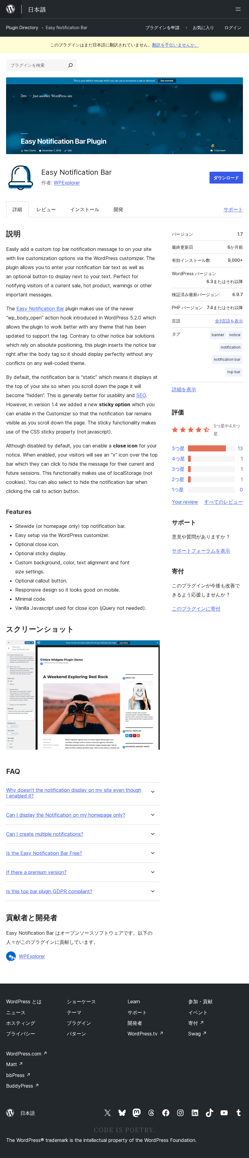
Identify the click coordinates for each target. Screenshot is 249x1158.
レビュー (46, 209)
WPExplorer (67, 183)
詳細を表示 (184, 389)
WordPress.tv (146, 1034)
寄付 (196, 1023)
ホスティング (20, 1023)
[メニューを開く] (239, 9)
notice (234, 335)
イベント (198, 1012)
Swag (197, 1034)
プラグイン (79, 1023)
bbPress (18, 1075)
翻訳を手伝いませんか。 (175, 44)
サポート (233, 209)
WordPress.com (26, 1054)
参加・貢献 (200, 1001)
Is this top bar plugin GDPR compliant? (49, 891)
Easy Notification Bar (40, 309)
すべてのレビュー (223, 502)
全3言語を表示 (229, 321)
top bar (233, 372)
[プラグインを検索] (70, 65)
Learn (134, 1001)
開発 (118, 209)
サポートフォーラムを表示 (201, 551)
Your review (185, 502)
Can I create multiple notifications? (44, 834)
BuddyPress (22, 1086)
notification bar (227, 359)
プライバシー (20, 1034)
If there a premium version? (36, 872)
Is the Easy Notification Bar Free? (44, 853)
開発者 (135, 1023)
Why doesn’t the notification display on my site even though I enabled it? (73, 793)
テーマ (74, 1012)
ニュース (16, 1012)
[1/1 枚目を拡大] (152, 648)
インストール (84, 209)
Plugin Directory (22, 27)
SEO (141, 395)
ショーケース (81, 1001)
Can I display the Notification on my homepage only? (65, 815)
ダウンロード (226, 177)
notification (230, 347)
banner (218, 335)
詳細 (17, 209)
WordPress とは (24, 1001)
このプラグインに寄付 (196, 609)
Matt (14, 1064)
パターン (76, 1034)
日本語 (27, 1113)
